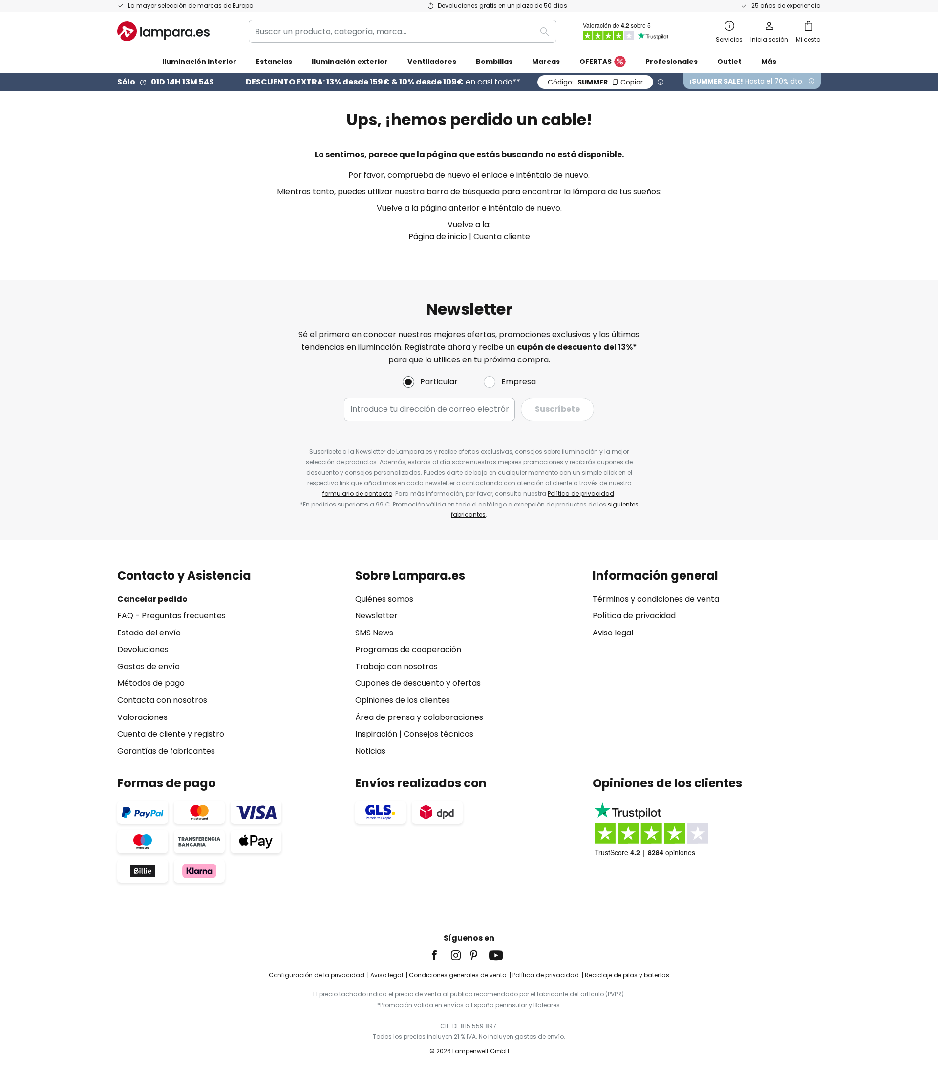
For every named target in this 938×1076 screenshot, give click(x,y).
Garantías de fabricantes (166, 751)
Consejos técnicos (438, 733)
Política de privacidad (581, 493)
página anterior (450, 207)
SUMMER (595, 82)
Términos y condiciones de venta (656, 599)
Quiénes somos (384, 599)
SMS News (374, 632)
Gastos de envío (148, 666)
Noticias (370, 751)
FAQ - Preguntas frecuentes (171, 615)
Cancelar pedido (152, 599)
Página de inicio (437, 236)
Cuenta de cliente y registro (170, 733)
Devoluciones (143, 649)
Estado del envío (149, 632)
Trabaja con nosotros (396, 666)
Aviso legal (613, 632)
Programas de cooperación (408, 649)
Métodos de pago (151, 683)
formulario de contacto (357, 493)
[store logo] (163, 31)
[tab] (231, 663)
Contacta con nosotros (162, 700)
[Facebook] (440, 955)
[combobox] (402, 31)
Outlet (729, 61)
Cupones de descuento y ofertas (418, 683)
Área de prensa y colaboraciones (419, 717)
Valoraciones (142, 717)
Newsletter (376, 615)
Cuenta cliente (501, 236)
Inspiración (376, 733)
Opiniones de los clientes (402, 700)
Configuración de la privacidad (316, 975)
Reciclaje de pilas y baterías (627, 975)
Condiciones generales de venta (458, 975)
